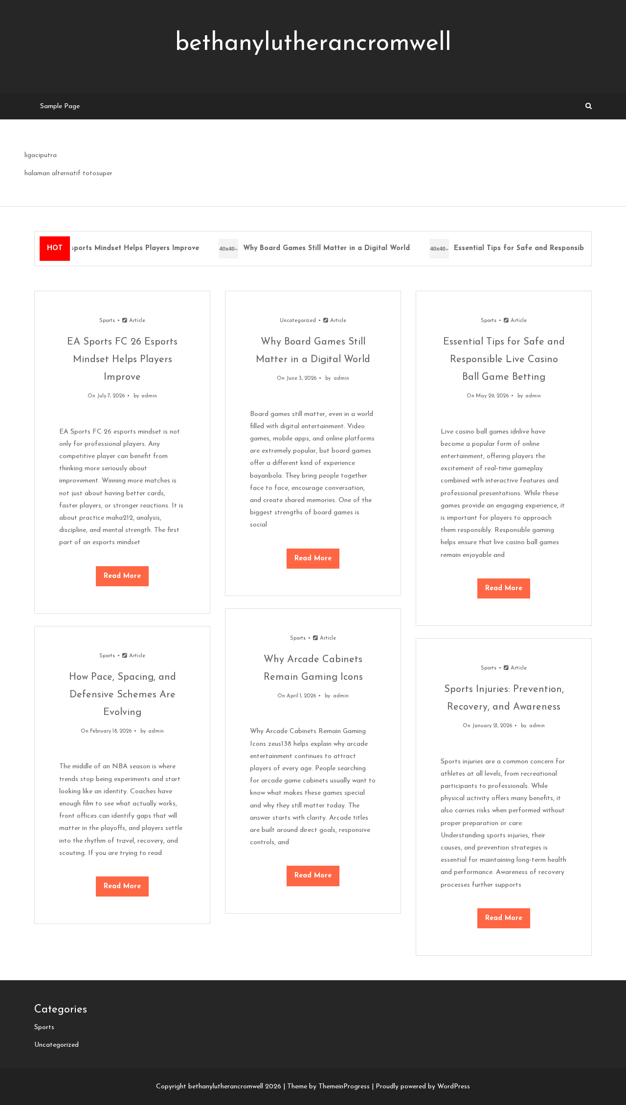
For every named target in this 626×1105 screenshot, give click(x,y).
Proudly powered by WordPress (423, 1086)
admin (149, 396)
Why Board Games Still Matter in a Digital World (322, 248)
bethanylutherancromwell (313, 43)
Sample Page (60, 106)
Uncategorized (298, 320)
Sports (107, 320)
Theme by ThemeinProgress (328, 1086)
